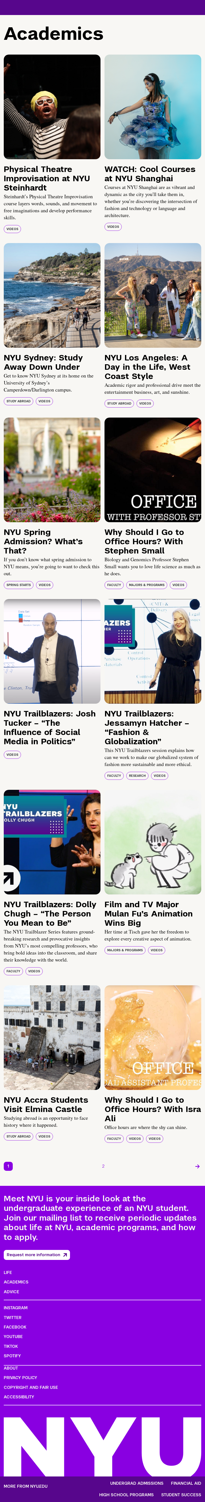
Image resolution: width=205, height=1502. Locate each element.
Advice (11, 1291)
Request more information (33, 1254)
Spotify (12, 1356)
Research (137, 776)
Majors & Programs (146, 585)
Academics (16, 1282)
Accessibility (19, 1397)
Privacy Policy (20, 1377)
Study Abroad (18, 401)
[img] (52, 107)
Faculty (114, 585)
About (11, 1368)
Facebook (15, 1327)
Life (8, 1272)
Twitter (13, 1317)
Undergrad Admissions (137, 1483)
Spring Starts (18, 585)
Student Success (181, 1495)
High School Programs (126, 1495)
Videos (12, 229)
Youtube (13, 1336)
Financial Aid (186, 1483)
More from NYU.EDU (26, 1486)
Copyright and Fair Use (31, 1387)
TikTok (11, 1346)
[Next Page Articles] (197, 1166)
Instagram (16, 1307)
